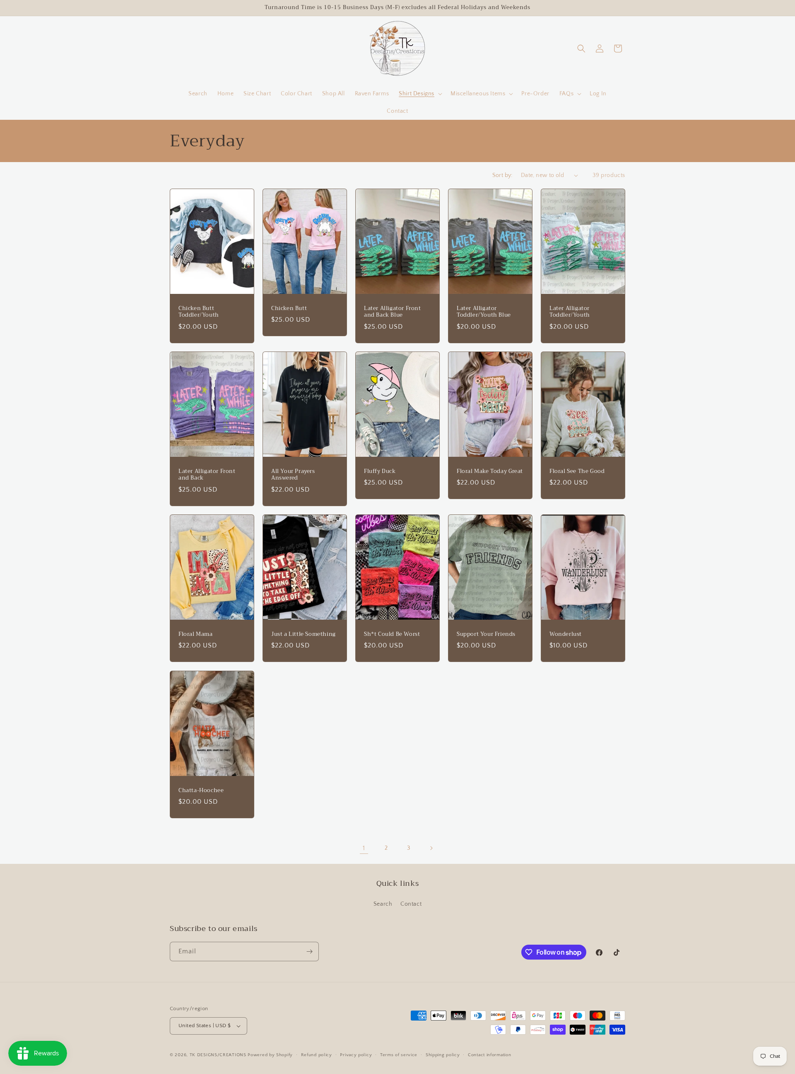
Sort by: (502, 175)
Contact (411, 904)
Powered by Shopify (270, 1054)
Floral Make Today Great (490, 471)
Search (383, 904)
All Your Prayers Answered (293, 475)
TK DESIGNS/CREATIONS (219, 1054)
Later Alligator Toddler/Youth (569, 312)
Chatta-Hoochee (201, 790)
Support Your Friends (486, 634)
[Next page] (431, 848)
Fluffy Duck (380, 471)
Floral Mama (195, 634)
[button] (420, 93)
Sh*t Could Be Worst (392, 634)
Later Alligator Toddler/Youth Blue (484, 312)
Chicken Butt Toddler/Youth (198, 312)
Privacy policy (356, 1054)
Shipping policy (443, 1054)
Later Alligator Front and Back (207, 475)
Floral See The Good (577, 471)
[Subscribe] (309, 951)
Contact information (489, 1054)
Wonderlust (565, 634)
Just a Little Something (303, 634)
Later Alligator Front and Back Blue (392, 312)
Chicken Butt (289, 308)
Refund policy (316, 1054)
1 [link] (364, 848)
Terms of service (398, 1054)
